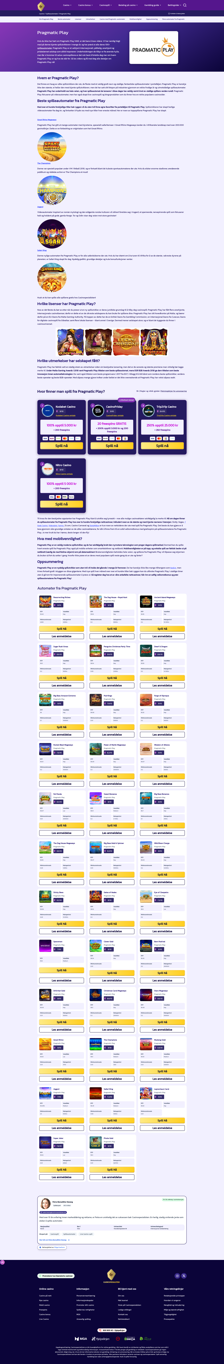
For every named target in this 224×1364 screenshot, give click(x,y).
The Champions (43, 163)
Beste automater (64, 19)
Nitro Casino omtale (64, 474)
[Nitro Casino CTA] (48, 469)
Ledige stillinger (125, 1309)
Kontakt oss (123, 1314)
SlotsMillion (94, 525)
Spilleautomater (52, 14)
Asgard (40, 206)
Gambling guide (151, 5)
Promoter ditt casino (85, 1305)
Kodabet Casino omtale (65, 415)
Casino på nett (45, 1295)
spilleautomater (44, 48)
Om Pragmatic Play (46, 19)
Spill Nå (61, 629)
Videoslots (53, 525)
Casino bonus (84, 5)
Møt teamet (123, 1300)
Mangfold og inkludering (174, 1305)
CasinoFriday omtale (115, 415)
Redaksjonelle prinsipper (174, 1295)
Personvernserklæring (86, 1295)
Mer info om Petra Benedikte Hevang (52, 1240)
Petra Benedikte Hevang (62, 1201)
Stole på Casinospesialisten (129, 1305)
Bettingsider (173, 5)
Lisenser (78, 19)
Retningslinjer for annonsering (174, 391)
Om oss (121, 1295)
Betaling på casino (127, 5)
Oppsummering (152, 19)
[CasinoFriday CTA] (98, 411)
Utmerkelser (90, 19)
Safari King (42, 250)
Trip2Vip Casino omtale (166, 415)
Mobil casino (44, 1305)
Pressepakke (169, 1319)
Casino (66, 5)
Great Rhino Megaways (46, 119)
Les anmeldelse (61, 636)
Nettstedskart (124, 1319)
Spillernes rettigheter (86, 1309)
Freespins (43, 1309)
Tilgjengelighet (170, 1314)
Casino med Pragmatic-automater (112, 19)
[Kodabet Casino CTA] (48, 411)
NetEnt (173, 567)
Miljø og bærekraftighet (174, 1309)
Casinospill (105, 5)
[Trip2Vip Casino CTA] (149, 411)
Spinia (61, 525)
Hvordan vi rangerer (172, 1300)
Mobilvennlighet (136, 19)
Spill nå (61, 446)
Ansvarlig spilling (84, 1319)
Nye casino (43, 1300)
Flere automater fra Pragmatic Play (175, 19)
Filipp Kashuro (59, 1247)
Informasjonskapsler (85, 1300)
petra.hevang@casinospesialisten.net (54, 1212)
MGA (78, 1314)
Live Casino (44, 1319)
